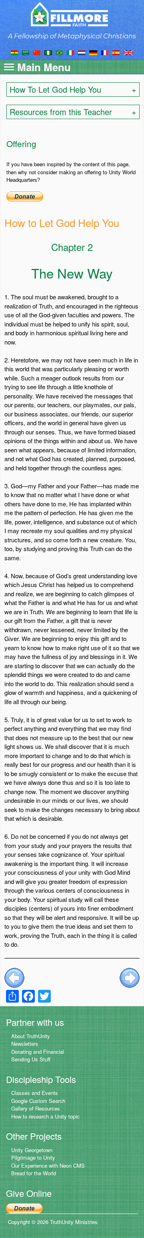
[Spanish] (116, 52)
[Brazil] (59, 52)
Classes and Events (34, 1093)
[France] (104, 52)
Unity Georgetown (31, 1150)
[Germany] (93, 52)
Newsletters (24, 1043)
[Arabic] (25, 52)
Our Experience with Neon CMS (48, 1165)
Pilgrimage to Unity (33, 1157)
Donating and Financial (37, 1051)
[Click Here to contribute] (24, 195)
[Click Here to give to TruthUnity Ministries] (24, 1207)
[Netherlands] (81, 52)
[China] (36, 52)
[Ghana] (14, 52)
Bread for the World (33, 1173)
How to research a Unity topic (45, 1116)
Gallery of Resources (35, 1108)
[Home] (72, 14)
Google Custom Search (38, 1101)
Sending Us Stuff (30, 1059)
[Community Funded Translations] (128, 52)
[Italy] (70, 52)
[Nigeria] (48, 52)
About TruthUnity (30, 1036)
